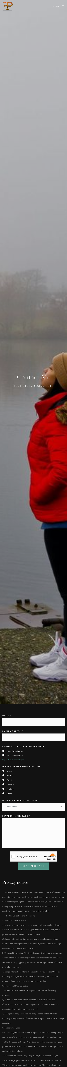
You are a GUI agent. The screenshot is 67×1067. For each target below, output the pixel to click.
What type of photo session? (21, 767)
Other (9, 794)
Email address (12, 731)
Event (9, 780)
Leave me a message (16, 816)
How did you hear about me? (22, 801)
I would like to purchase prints (23, 747)
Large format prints (15, 751)
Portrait (10, 776)
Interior (10, 771)
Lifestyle (10, 785)
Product (10, 789)
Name (6, 716)
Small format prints (15, 756)
